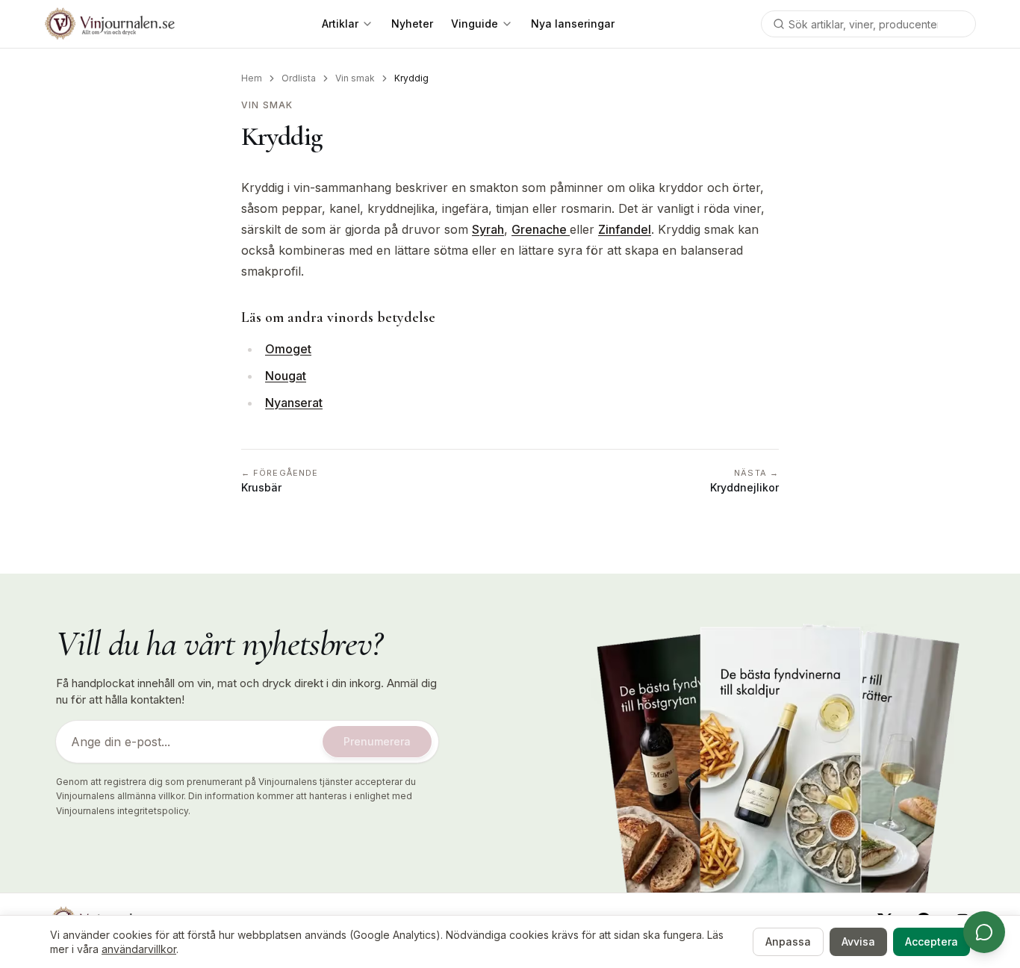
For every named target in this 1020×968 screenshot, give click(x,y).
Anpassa (788, 941)
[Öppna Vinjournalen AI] (984, 932)
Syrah (488, 229)
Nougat (285, 375)
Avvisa (858, 941)
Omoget (288, 348)
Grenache (540, 229)
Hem (251, 78)
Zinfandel (624, 229)
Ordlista (299, 78)
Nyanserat (294, 402)
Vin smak (355, 78)
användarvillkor (139, 949)
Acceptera (931, 941)
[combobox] (868, 23)
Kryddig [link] (411, 78)
